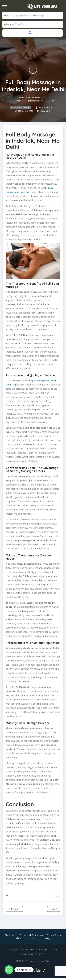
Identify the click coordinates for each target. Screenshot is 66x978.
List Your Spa (43, 961)
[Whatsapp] (9, 969)
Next (52, 909)
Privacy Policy (54, 935)
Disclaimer (10, 935)
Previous (15, 909)
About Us (21, 938)
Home (22, 97)
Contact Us (35, 938)
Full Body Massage (36, 97)
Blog (47, 938)
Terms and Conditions (31, 935)
